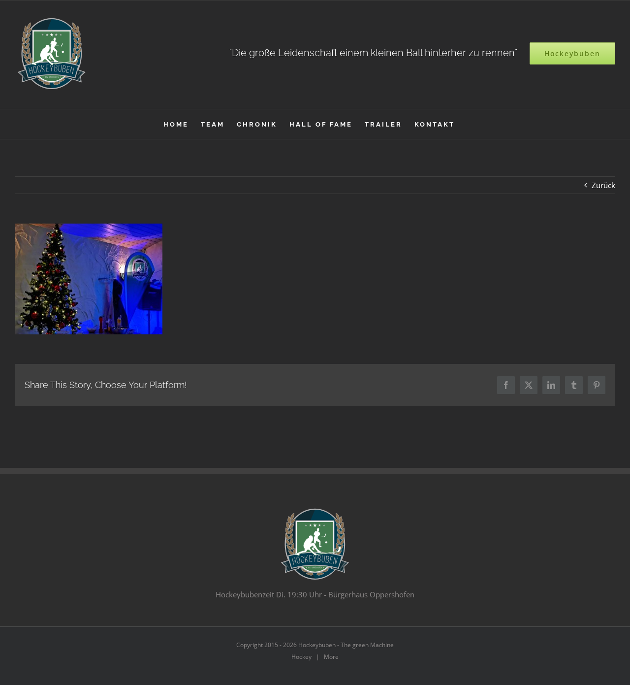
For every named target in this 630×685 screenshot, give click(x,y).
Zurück (603, 185)
